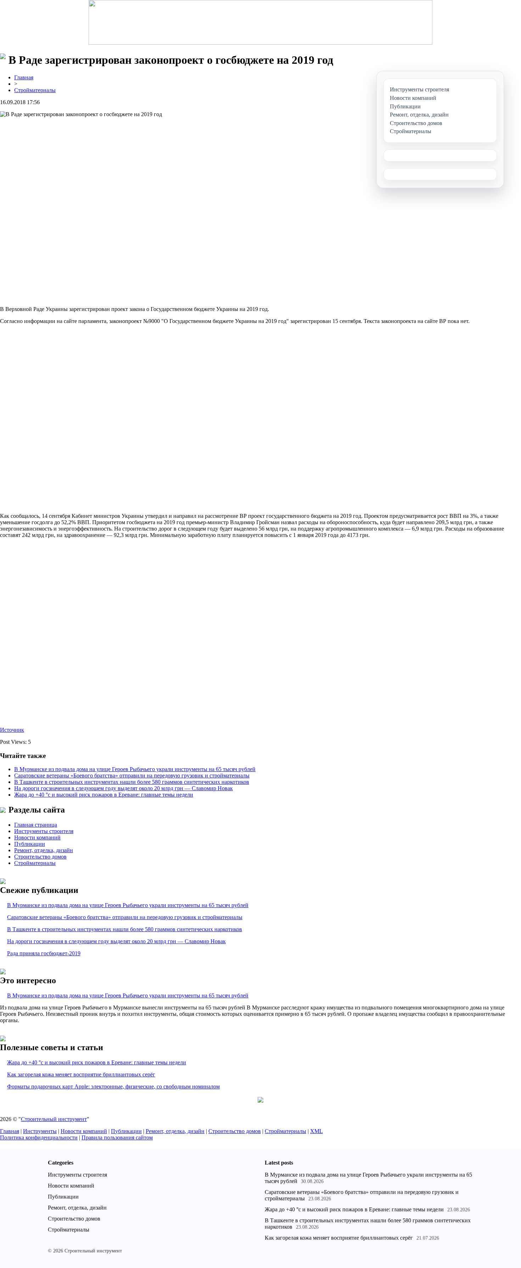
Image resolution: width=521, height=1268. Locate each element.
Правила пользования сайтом (117, 1137)
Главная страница (35, 825)
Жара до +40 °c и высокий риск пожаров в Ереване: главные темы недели (103, 795)
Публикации (29, 844)
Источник (12, 730)
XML (316, 1131)
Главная (23, 77)
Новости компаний (37, 837)
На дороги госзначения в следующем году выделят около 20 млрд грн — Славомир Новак (123, 788)
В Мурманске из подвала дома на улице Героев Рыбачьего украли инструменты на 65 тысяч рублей (135, 769)
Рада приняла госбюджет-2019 (43, 953)
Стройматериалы (35, 90)
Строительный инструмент (54, 1119)
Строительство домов (40, 857)
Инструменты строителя (43, 831)
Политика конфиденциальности (39, 1137)
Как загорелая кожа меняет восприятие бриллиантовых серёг (81, 1074)
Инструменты (40, 1131)
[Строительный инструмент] (260, 23)
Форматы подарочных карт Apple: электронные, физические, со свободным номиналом (113, 1086)
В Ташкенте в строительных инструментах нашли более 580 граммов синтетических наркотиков (131, 782)
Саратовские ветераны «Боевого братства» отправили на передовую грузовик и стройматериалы (132, 775)
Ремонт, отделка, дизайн (43, 850)
